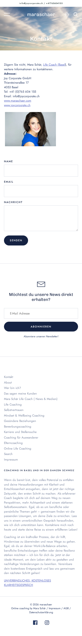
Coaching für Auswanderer (21, 437)
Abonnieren (41, 327)
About (8, 382)
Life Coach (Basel (54, 64)
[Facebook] (35, 623)
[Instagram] (47, 623)
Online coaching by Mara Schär (28, 608)
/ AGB (65, 608)
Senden (16, 240)
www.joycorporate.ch (17, 105)
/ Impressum (54, 608)
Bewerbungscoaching (17, 426)
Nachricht (13, 202)
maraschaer (41, 14)
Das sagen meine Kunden (20, 393)
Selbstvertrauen (13, 410)
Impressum (11, 459)
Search (8, 454)
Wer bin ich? (12, 388)
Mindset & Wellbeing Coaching (24, 415)
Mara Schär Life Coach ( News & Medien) (31, 399)
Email (8, 182)
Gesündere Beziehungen (20, 421)
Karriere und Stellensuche (20, 432)
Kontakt (8, 377)
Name (8, 161)
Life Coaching (13, 404)
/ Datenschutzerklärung (50, 610)
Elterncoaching (13, 443)
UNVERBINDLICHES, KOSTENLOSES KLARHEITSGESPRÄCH (27, 582)
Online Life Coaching (17, 448)
